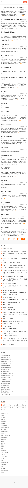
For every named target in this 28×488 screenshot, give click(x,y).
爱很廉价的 (3, 450)
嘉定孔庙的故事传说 (8, 307)
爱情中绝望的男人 (5, 470)
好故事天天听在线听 (5, 383)
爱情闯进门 (3, 423)
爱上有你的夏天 (4, 452)
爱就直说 (3, 419)
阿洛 (2, 466)
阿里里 (2, 433)
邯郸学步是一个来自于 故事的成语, (11, 262)
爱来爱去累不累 (4, 462)
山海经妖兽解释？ (5, 214)
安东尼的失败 (4, 456)
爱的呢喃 (3, 442)
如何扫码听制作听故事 (6, 394)
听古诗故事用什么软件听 (7, 392)
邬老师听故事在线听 (5, 355)
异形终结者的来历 (7, 248)
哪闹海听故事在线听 (5, 365)
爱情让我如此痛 (4, 431)
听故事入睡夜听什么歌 (6, 367)
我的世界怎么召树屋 (6, 191)
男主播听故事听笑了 (5, 371)
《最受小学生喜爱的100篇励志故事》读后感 (14, 265)
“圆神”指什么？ (5, 44)
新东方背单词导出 (5, 202)
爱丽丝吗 (3, 444)
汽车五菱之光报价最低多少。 (8, 32)
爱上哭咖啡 (3, 417)
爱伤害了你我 (4, 425)
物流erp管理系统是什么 (7, 55)
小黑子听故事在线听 (5, 377)
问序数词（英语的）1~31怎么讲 (11, 323)
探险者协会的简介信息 (6, 155)
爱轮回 (2, 415)
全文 (23, 15)
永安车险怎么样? (5, 227)
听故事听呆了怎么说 (5, 357)
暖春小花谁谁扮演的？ (8, 318)
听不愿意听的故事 (5, 387)
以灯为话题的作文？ (6, 168)
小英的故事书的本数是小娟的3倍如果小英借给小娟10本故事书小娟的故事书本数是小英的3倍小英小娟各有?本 (15, 272)
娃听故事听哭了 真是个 (6, 363)
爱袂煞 (2, 472)
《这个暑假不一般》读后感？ (10, 309)
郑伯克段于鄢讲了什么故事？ (10, 328)
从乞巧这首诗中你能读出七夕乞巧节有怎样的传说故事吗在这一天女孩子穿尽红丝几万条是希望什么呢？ (15, 340)
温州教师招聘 (4, 147)
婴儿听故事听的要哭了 (6, 390)
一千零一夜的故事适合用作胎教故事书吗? (13, 267)
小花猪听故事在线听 (5, 381)
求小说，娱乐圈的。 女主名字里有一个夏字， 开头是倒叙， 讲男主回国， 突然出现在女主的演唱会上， (15, 314)
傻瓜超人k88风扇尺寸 (8, 304)
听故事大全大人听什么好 (7, 361)
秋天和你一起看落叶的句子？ (10, 297)
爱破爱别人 (3, 439)
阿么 (2, 448)
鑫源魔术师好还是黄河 (6, 136)
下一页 (23, 238)
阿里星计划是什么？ (6, 124)
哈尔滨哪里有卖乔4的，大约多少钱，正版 (13, 321)
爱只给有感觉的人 (5, 413)
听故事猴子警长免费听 (6, 359)
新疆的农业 (4, 180)
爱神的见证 (3, 464)
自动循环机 (4, 103)
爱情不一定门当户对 (5, 435)
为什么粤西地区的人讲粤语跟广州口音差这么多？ (15, 299)
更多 (25, 401)
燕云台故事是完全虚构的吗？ (10, 283)
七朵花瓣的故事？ (7, 326)
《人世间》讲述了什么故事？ (10, 335)
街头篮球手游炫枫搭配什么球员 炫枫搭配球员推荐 (13, 19)
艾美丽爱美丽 (4, 437)
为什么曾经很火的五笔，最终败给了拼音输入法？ (13, 7)
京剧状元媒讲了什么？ (8, 344)
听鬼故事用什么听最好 (6, 379)
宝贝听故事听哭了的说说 (7, 373)
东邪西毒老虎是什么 (6, 67)
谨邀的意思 (4, 91)
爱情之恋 (3, 454)
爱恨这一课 (3, 421)
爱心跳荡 (3, 468)
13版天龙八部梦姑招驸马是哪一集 (11, 302)
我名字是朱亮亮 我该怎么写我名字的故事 (13, 276)
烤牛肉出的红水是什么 (8, 290)
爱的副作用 (3, 429)
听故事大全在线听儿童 (6, 385)
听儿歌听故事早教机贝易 (7, 375)
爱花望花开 (3, 446)
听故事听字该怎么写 (5, 369)
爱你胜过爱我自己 (5, 427)
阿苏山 (2, 460)
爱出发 (2, 458)
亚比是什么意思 (5, 111)
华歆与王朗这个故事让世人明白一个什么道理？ (14, 251)
